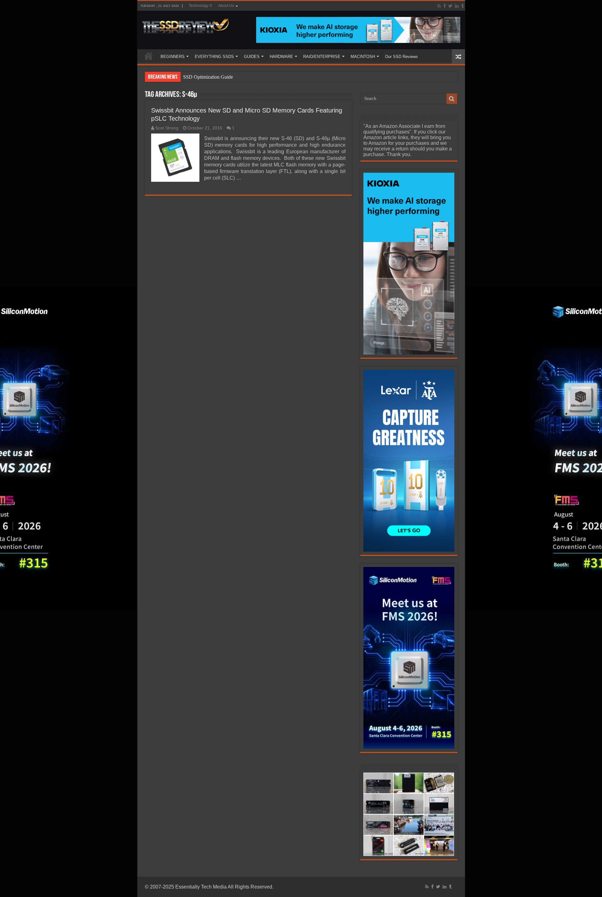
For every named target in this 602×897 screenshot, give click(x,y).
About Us (226, 5)
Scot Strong (166, 128)
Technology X (200, 5)
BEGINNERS (173, 56)
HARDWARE (281, 56)
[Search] (451, 98)
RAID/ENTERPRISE (322, 56)
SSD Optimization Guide (208, 77)
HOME (148, 55)
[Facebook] (444, 6)
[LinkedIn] (456, 6)
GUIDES (252, 56)
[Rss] (439, 6)
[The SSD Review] (185, 24)
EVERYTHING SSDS (214, 56)
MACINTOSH (363, 56)
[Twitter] (450, 6)
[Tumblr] (462, 6)
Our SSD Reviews (401, 56)
